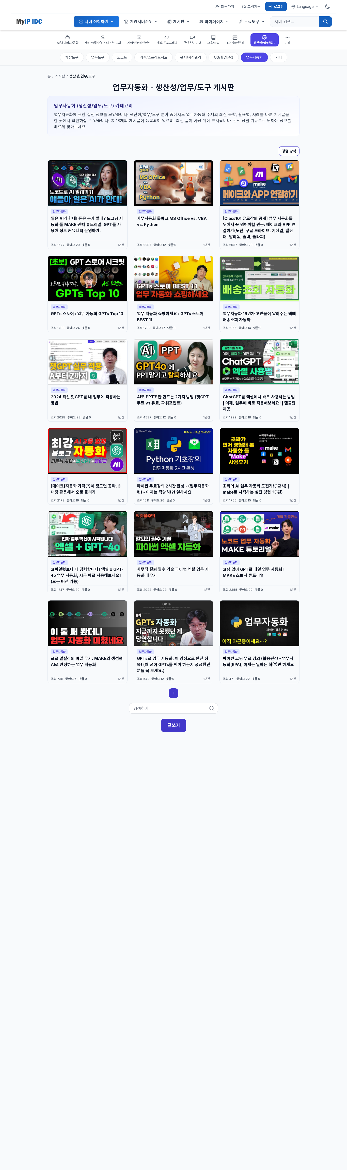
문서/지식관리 (190, 57)
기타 (278, 57)
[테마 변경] (327, 6)
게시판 (178, 21)
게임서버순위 (141, 21)
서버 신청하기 (96, 21)
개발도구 (71, 57)
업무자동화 (254, 57)
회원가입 (227, 6)
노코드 (122, 57)
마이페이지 (214, 21)
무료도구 (251, 21)
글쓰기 (173, 725)
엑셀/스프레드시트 (153, 57)
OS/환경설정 (223, 57)
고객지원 (254, 6)
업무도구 (97, 57)
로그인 (279, 6)
